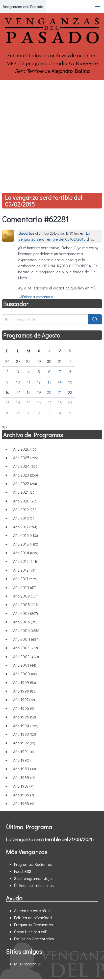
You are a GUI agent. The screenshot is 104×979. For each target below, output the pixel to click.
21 (60, 392)
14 (60, 382)
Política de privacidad (33, 917)
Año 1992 (24, 742)
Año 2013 (25, 561)
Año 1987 (23, 786)
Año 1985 (23, 803)
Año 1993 (25, 734)
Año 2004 (26, 639)
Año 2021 (25, 492)
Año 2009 (26, 596)
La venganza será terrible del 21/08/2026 (50, 839)
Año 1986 (23, 794)
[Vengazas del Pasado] (52, 42)
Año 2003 (25, 647)
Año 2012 (24, 570)
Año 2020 (25, 500)
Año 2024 (25, 466)
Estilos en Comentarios (34, 938)
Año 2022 (25, 483)
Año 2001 (24, 665)
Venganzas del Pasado (23, 6)
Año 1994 (25, 725)
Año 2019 (25, 509)
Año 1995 (24, 716)
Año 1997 (24, 699)
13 (49, 382)
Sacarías (26, 233)
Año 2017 (25, 526)
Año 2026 (25, 449)
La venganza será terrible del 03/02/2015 (43, 200)
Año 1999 (24, 682)
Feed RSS (22, 871)
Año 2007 (25, 613)
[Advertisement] (52, 134)
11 (28, 382)
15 (70, 382)
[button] (97, 7)
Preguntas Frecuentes (33, 924)
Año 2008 (25, 604)
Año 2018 (25, 518)
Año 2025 (25, 457)
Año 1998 (24, 691)
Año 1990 (23, 760)
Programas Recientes (33, 864)
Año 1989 (24, 768)
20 (49, 392)
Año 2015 (25, 544)
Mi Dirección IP (27, 963)
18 (29, 392)
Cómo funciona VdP (30, 931)
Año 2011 (25, 578)
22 (70, 392)
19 (39, 392)
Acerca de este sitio (31, 910)
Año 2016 (25, 535)
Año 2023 (25, 475)
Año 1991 (23, 751)
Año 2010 (25, 587)
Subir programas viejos (34, 878)
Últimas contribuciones (34, 885)
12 (39, 382)
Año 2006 (26, 621)
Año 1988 (24, 777)
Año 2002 (26, 656)
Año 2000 (25, 673)
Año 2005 (26, 630)
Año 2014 (25, 552)
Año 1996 (23, 708)
